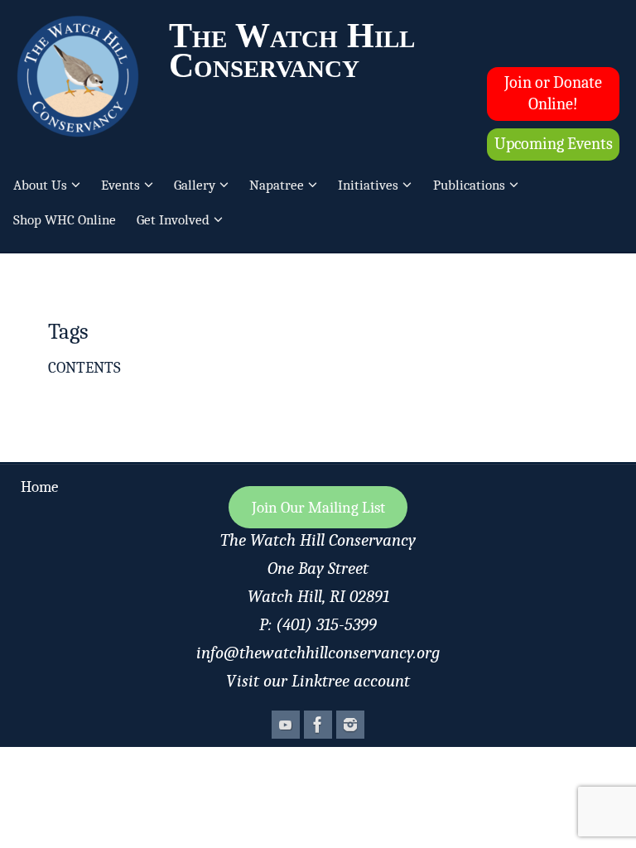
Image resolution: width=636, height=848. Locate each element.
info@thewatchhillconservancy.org (318, 652)
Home (39, 487)
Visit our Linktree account (318, 681)
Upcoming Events (553, 143)
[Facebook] (318, 725)
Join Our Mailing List (318, 508)
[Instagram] (350, 725)
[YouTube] (286, 725)
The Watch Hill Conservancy (292, 50)
